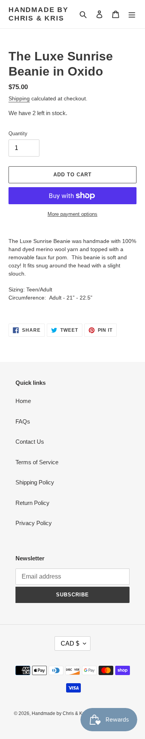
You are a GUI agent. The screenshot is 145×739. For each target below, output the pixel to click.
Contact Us (29, 441)
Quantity (18, 133)
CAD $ (70, 643)
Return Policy (32, 503)
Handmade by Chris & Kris (38, 14)
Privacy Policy (33, 523)
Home (23, 401)
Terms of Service (36, 462)
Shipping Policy (34, 482)
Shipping (19, 98)
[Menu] (132, 14)
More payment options (72, 214)
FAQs (22, 421)
